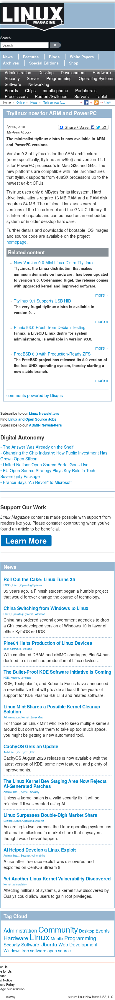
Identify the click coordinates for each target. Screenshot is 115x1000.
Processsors (16, 96)
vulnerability (38, 855)
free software (34, 950)
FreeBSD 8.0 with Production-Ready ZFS (52, 354)
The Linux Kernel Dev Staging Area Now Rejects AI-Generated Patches (55, 783)
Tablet (101, 96)
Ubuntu (48, 944)
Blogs (54, 56)
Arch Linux (10, 752)
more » (102, 295)
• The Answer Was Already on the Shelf (36, 447)
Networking (38, 84)
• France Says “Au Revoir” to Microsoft (36, 482)
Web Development (77, 944)
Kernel (25, 717)
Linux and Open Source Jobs (32, 419)
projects (26, 677)
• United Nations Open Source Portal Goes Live (44, 464)
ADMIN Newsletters (45, 425)
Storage (27, 648)
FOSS (7, 585)
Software (13, 84)
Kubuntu (15, 677)
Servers (81, 96)
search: (6, 37)
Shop (73, 63)
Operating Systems (96, 78)
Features (31, 56)
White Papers (82, 56)
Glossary (10, 997)
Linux (15, 585)
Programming (59, 78)
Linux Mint (36, 717)
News (8, 56)
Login (107, 102)
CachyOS (22, 752)
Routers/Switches (51, 96)
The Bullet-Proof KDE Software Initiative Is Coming (57, 672)
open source (59, 950)
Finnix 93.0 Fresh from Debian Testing (50, 327)
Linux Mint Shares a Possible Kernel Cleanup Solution (52, 709)
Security (34, 792)
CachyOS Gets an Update (31, 746)
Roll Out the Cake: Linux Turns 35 (39, 579)
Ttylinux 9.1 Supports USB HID (42, 301)
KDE (6, 677)
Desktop (8, 820)
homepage (16, 242)
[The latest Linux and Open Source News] (96, 102)
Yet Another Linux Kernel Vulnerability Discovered (57, 878)
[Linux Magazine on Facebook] (85, 102)
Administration (12, 717)
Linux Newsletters (44, 413)
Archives (11, 63)
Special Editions (44, 63)
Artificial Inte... (11, 792)
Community (58, 929)
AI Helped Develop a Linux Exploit (40, 850)
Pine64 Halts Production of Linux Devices (48, 643)
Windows (40, 614)
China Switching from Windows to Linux (46, 608)
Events (103, 930)
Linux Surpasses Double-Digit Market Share (50, 815)
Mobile (57, 938)
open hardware (12, 648)
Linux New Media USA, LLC (95, 997)
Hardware (16, 938)
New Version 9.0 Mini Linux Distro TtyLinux (53, 262)
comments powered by (34, 395)
